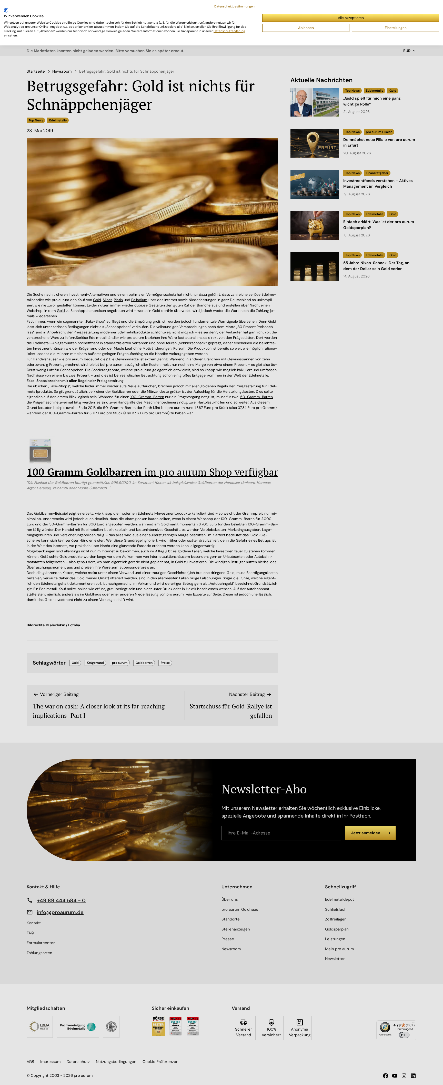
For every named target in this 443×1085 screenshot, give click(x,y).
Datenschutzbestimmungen (234, 6)
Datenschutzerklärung (229, 31)
